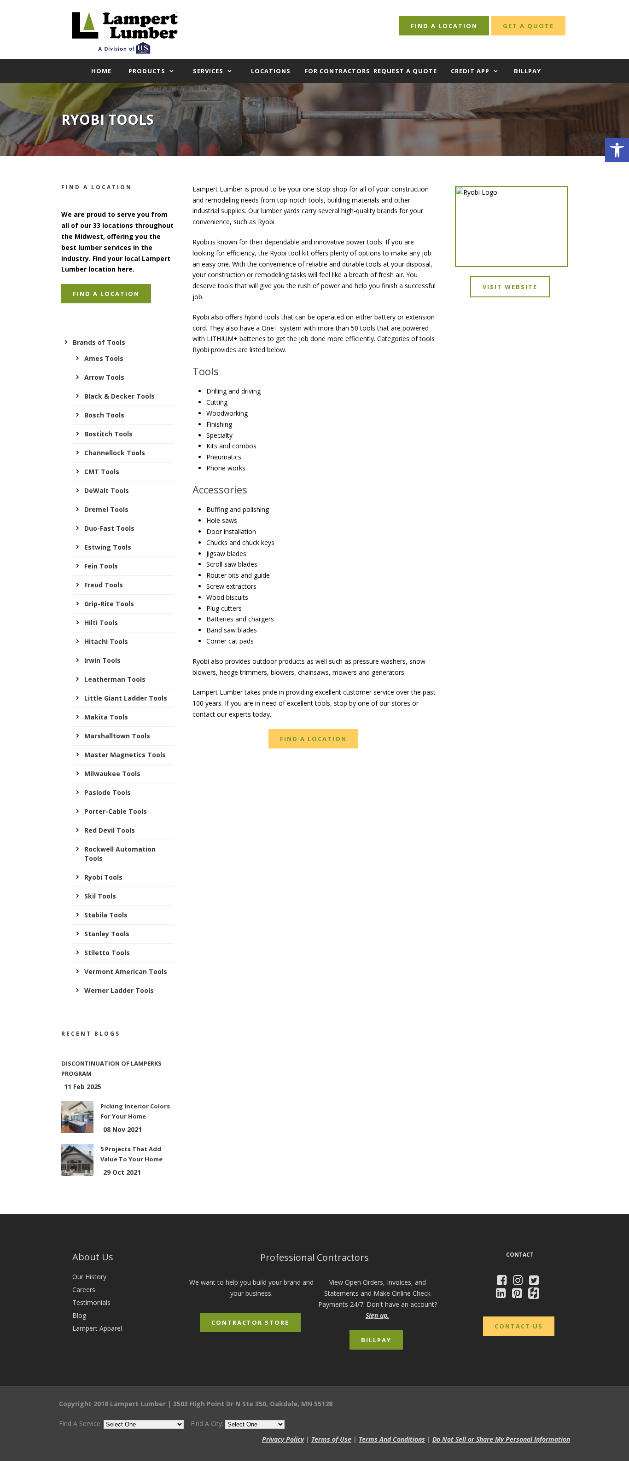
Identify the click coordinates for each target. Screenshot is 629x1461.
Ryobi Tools (103, 877)
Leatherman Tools (115, 679)
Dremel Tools (106, 509)
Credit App (470, 71)
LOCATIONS (271, 71)
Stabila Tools (106, 914)
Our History (89, 1276)
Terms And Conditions (392, 1439)
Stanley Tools (106, 933)
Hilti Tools (101, 622)
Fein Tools (101, 566)
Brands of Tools (99, 342)
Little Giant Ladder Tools (125, 698)
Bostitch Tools (108, 433)
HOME (101, 71)
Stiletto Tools (107, 952)
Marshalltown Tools (117, 735)
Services (208, 71)
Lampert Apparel (97, 1328)
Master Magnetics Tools (125, 754)
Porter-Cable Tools (115, 811)
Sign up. (377, 1315)
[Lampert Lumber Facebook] (504, 1281)
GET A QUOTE (528, 26)
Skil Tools (100, 896)
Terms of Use (331, 1439)
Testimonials (91, 1302)
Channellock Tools (114, 452)
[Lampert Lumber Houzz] (536, 1294)
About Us (92, 1257)
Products (146, 71)
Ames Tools (103, 358)
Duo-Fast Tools (109, 528)
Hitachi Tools (106, 641)
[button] (617, 150)
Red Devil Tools (109, 830)
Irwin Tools (102, 660)
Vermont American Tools (125, 971)
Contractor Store (250, 1322)
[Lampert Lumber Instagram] (520, 1281)
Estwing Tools (107, 547)
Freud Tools (103, 584)
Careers (83, 1289)
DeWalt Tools (106, 490)
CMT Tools (101, 471)
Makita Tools (106, 717)
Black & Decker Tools (119, 396)
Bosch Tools (104, 415)
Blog (79, 1315)
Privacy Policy (283, 1439)
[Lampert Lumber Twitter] (536, 1281)
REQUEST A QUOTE (405, 71)
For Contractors (337, 71)
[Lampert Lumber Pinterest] (519, 1294)
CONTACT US (519, 1326)
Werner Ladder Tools (119, 990)
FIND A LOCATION (444, 26)
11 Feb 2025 (82, 1086)
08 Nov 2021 (122, 1129)
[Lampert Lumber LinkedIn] (503, 1294)
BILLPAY (527, 71)
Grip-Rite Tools (109, 603)
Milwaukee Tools (112, 773)
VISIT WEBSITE (510, 287)
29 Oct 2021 (122, 1172)
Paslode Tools (107, 792)
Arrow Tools (104, 377)
